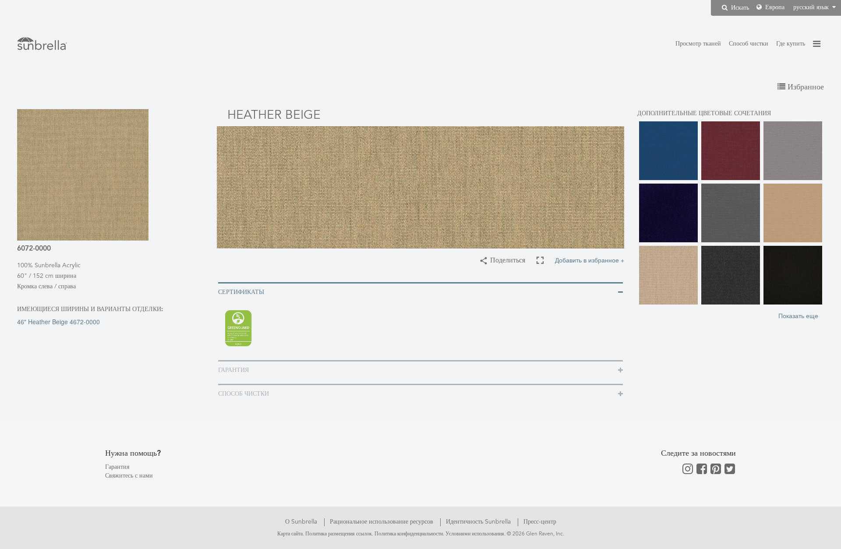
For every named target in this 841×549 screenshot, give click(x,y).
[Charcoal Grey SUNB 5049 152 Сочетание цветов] (730, 213)
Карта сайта (290, 534)
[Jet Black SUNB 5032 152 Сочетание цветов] (792, 275)
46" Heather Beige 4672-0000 (58, 321)
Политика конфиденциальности (409, 534)
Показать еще (798, 315)
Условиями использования (474, 534)
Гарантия (117, 467)
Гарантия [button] (233, 370)
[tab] (420, 291)
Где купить (790, 44)
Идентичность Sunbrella (479, 522)
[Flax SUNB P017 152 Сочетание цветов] (668, 275)
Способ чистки (748, 44)
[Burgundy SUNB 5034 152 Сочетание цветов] (730, 150)
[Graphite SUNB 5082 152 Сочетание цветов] (730, 275)
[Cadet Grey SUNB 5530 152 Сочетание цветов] (792, 150)
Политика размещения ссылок (338, 534)
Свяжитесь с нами (129, 476)
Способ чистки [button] (243, 394)
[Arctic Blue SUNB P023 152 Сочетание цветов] (668, 150)
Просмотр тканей (698, 44)
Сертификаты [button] (241, 292)
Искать (739, 8)
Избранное (804, 87)
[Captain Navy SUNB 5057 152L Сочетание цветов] (668, 213)
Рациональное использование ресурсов (382, 522)
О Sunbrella (302, 522)
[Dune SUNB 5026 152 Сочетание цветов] (792, 213)
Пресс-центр (539, 522)
